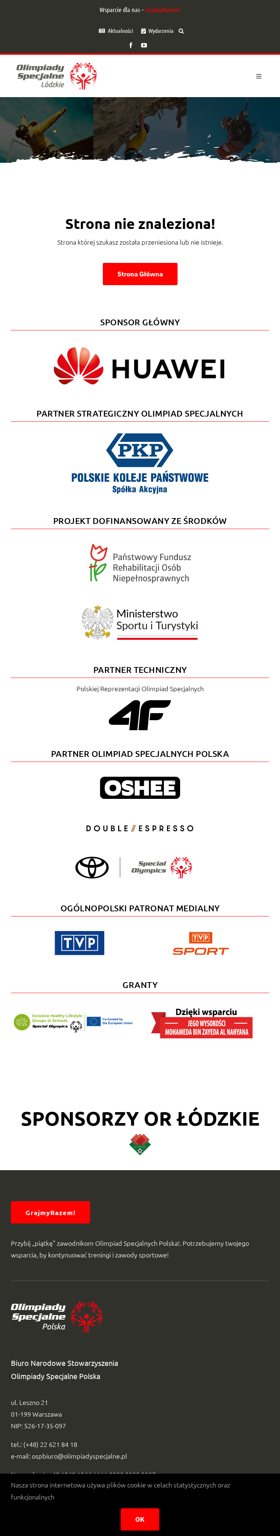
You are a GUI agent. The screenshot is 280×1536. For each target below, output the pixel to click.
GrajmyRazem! (162, 9)
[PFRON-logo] (140, 547)
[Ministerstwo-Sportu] (140, 608)
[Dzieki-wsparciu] (202, 1011)
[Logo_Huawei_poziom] (140, 341)
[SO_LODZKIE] (56, 60)
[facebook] (131, 45)
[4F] (140, 698)
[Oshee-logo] (140, 779)
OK (140, 1519)
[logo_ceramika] (140, 1137)
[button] (181, 30)
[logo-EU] (72, 1016)
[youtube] (144, 45)
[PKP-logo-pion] (140, 432)
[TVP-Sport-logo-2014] (200, 935)
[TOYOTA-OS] (133, 859)
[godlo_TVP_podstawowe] (79, 934)
